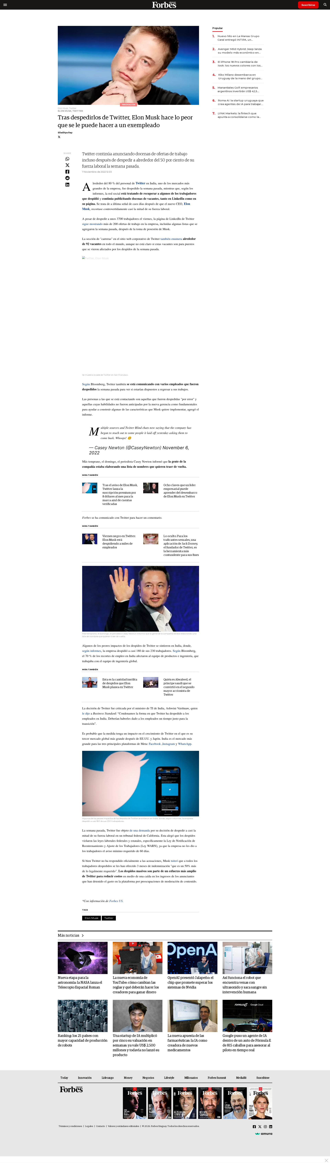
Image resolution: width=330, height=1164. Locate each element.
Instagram (168, 744)
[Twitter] (67, 165)
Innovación (85, 1077)
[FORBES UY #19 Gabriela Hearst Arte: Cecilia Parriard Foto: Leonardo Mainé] (260, 1103)
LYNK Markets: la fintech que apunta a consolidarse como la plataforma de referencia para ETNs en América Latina (238, 115)
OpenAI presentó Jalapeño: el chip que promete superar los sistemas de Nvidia (190, 982)
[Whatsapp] (67, 159)
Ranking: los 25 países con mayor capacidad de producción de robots (82, 1040)
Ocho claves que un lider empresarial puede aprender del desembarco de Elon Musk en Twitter (180, 491)
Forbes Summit (217, 1077)
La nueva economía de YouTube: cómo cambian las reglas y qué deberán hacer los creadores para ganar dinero (136, 985)
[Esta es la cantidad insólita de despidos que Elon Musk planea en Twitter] (89, 682)
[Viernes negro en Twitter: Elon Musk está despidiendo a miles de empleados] (89, 539)
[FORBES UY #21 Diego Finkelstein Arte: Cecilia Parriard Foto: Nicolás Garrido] (209, 1103)
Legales (89, 1126)
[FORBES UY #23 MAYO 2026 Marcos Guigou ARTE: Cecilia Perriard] (159, 1103)
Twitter (108, 918)
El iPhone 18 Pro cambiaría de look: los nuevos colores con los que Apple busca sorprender (239, 63)
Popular (217, 28)
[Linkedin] (67, 185)
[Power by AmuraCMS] (263, 1133)
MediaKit (241, 1077)
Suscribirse (308, 4)
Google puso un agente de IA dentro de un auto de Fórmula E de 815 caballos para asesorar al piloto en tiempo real (247, 1043)
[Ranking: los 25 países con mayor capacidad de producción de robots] (83, 1016)
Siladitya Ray (65, 132)
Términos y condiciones (70, 1126)
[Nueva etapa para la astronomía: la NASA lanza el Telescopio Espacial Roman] (83, 958)
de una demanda (140, 830)
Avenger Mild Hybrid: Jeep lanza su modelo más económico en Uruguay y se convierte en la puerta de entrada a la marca (240, 50)
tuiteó (174, 861)
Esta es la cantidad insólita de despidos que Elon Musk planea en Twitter (119, 683)
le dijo (86, 713)
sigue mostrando (92, 224)
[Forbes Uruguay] (165, 5)
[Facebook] (67, 172)
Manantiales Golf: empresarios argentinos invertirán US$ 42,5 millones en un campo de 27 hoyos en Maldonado (238, 89)
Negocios (148, 1077)
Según (86, 384)
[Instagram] (265, 1127)
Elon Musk (91, 918)
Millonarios (191, 1077)
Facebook (155, 744)
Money (128, 1077)
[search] (325, 5)
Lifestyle (169, 1077)
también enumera (171, 239)
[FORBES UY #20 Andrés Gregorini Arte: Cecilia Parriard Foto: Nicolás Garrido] (235, 1103)
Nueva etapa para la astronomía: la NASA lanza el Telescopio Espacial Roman (80, 982)
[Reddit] (67, 178)
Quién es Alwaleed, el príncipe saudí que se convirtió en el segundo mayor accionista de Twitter (178, 687)
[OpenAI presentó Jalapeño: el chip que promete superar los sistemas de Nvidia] (192, 958)
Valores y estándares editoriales (123, 1126)
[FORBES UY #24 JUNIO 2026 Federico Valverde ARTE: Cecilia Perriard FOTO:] (134, 1103)
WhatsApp (184, 744)
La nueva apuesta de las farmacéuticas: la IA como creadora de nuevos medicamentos (187, 1043)
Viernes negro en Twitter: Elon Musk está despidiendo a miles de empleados (119, 542)
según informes (91, 651)
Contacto (100, 1126)
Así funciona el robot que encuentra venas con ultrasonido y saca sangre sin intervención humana (245, 985)
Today (64, 1077)
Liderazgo (108, 1077)
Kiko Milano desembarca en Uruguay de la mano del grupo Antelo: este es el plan (239, 76)
